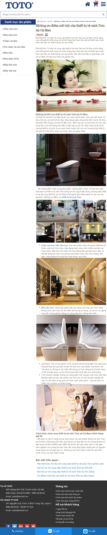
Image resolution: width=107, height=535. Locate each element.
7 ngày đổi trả (61, 509)
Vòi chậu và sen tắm (14, 46)
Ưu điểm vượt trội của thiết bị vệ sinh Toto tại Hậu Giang (65, 475)
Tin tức (49, 21)
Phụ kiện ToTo (11, 58)
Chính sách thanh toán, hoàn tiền (69, 491)
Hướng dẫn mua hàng (65, 522)
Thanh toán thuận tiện (65, 515)
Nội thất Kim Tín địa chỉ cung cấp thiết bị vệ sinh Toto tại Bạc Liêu (70, 464)
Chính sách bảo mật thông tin (68, 494)
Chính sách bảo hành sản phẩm (69, 497)
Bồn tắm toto (10, 34)
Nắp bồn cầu (10, 64)
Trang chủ (42, 21)
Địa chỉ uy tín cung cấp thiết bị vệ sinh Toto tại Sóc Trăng (65, 471)
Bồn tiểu (8, 52)
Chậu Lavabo (10, 40)
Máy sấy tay (10, 70)
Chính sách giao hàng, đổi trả (67, 501)
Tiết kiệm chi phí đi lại (64, 519)
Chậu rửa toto (48, 245)
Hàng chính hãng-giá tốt (66, 512)
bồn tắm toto (62, 245)
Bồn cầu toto (11, 28)
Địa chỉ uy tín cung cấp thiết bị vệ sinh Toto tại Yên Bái (64, 468)
